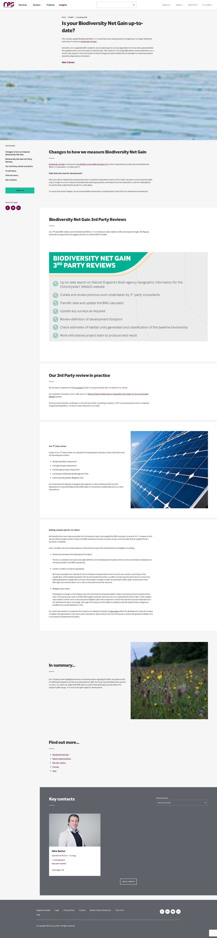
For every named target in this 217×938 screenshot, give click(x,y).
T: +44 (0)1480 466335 (58, 860)
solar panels (114, 611)
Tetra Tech (192, 5)
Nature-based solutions (61, 758)
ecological (79, 387)
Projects (50, 5)
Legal (57, 910)
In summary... (11, 170)
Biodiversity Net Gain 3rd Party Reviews (18, 160)
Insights (63, 5)
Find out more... (12, 175)
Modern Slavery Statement (100, 910)
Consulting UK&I (81, 17)
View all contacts (128, 881)
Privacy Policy (69, 910)
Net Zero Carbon (59, 762)
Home (64, 17)
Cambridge (56, 870)
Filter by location (162, 798)
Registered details (43, 910)
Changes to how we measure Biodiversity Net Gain (17, 153)
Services (23, 5)
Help (38, 914)
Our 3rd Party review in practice (19, 166)
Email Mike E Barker (59, 863)
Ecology (55, 766)
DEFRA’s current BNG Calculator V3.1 (94, 164)
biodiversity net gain (89, 41)
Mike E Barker (68, 62)
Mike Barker (58, 851)
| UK (62, 870)
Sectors (36, 5)
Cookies (82, 910)
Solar (54, 771)
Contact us (20, 190)
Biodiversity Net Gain (60, 754)
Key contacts (11, 179)
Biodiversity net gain (57, 164)
